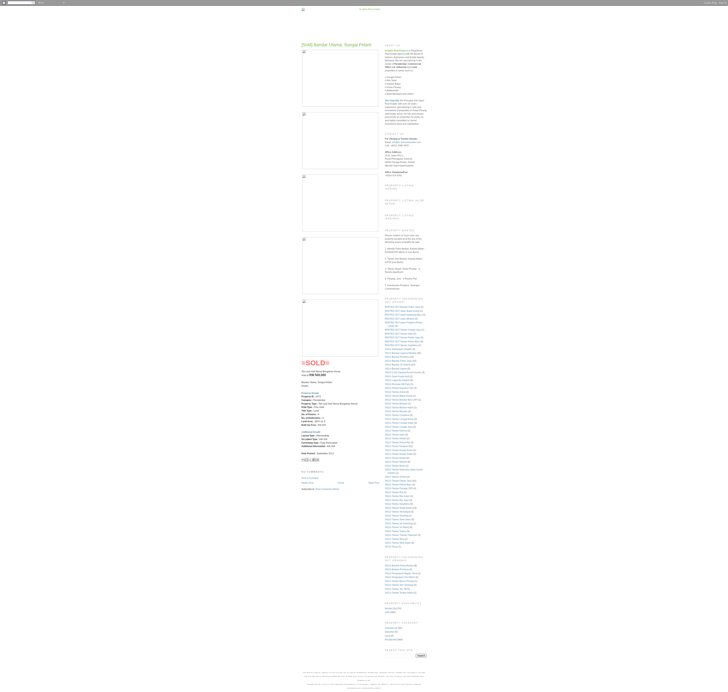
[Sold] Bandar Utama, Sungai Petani (336, 44)
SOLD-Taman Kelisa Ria (397, 442)
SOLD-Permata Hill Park (397, 384)
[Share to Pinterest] (317, 460)
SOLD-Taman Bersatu (396, 411)
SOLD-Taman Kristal (395, 458)
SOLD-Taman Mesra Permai (399, 581)
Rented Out (391, 608)
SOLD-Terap (391, 546)
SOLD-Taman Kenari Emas (399, 450)
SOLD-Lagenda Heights (397, 380)
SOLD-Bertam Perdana (397, 569)
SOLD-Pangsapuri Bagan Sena (401, 573)
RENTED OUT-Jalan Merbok (399, 318)
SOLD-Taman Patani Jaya (398, 480)
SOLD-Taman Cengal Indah (399, 423)
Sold (387, 612)
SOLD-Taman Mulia (395, 465)
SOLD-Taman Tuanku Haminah (401, 535)
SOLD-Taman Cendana (397, 415)
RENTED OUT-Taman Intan (399, 333)
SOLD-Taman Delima (396, 430)
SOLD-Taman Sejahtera (397, 504)
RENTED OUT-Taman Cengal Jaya (403, 329)
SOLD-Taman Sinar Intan (398, 519)
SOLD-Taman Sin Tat (395, 589)
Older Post (373, 483)
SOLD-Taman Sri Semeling (399, 523)
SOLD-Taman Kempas (396, 446)
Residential (391, 639)
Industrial (389, 632)
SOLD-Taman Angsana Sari (399, 388)
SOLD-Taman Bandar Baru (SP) (401, 399)
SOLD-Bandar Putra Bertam (399, 565)
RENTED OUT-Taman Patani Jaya (402, 337)
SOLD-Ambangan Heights (398, 349)
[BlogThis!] (307, 460)
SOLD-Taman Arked (395, 392)
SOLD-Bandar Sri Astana (397, 364)
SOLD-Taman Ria (394, 492)
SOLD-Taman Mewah (396, 462)
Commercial (391, 628)
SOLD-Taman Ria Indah (397, 496)
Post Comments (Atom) (327, 489)
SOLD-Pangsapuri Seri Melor (400, 577)
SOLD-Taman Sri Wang (397, 527)
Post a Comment (309, 478)
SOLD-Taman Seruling (396, 515)
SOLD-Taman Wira (394, 539)
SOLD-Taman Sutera (395, 531)
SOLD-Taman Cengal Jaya (399, 427)
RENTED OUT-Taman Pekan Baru (402, 341)
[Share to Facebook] (314, 460)
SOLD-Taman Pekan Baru (398, 484)
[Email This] (303, 460)
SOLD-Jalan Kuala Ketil (397, 376)
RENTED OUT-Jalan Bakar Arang (402, 311)
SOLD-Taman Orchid (395, 477)
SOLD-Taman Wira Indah (398, 543)
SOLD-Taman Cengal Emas (399, 419)
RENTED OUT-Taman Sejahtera (401, 345)
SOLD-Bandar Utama (396, 368)
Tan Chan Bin (392, 100)
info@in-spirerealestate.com (406, 142)
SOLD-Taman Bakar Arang (398, 395)
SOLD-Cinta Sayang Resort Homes (403, 372)
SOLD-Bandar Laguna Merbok (400, 353)
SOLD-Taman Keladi (395, 438)
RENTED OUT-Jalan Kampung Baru (403, 314)
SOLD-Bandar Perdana (397, 357)
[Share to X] (310, 460)
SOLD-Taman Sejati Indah (398, 508)
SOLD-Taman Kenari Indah (399, 454)
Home (341, 483)
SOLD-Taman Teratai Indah (399, 592)
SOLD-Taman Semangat (397, 511)
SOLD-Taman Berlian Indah (399, 407)
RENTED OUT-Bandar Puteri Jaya (402, 307)
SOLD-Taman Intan (395, 434)
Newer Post (307, 483)
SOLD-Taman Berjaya (396, 403)
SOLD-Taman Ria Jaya (397, 500)
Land (387, 636)
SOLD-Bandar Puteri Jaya (398, 361)
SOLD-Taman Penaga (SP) (399, 488)
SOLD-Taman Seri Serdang (399, 585)
